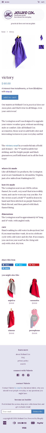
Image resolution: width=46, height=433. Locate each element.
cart (42, 2)
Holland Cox (22, 418)
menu (6, 2)
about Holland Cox (23, 354)
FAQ (23, 357)
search (23, 364)
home (3, 32)
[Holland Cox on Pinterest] (23, 375)
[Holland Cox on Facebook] (18, 375)
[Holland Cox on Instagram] (28, 375)
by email (18, 388)
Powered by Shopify (35, 418)
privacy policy (23, 361)
